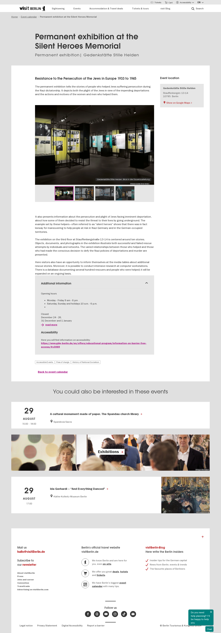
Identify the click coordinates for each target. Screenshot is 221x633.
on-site (107, 564)
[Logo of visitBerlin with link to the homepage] (32, 8)
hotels (124, 571)
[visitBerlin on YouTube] (106, 614)
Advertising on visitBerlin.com (32, 589)
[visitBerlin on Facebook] (88, 614)
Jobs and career (25, 579)
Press (20, 576)
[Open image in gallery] (64, 193)
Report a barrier (95, 625)
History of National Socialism (85, 362)
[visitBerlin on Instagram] (115, 614)
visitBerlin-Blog (155, 547)
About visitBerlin (26, 573)
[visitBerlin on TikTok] (124, 614)
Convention (23, 583)
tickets (101, 575)
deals (115, 571)
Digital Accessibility (72, 625)
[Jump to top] (203, 537)
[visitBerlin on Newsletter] (133, 614)
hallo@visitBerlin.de (31, 552)
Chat (209, 629)
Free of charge (62, 362)
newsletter (29, 564)
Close (211, 612)
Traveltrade (23, 586)
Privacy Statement (47, 625)
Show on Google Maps (178, 102)
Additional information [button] (56, 283)
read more (51, 324)
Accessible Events (44, 362)
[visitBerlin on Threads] (97, 614)
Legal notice (26, 625)
